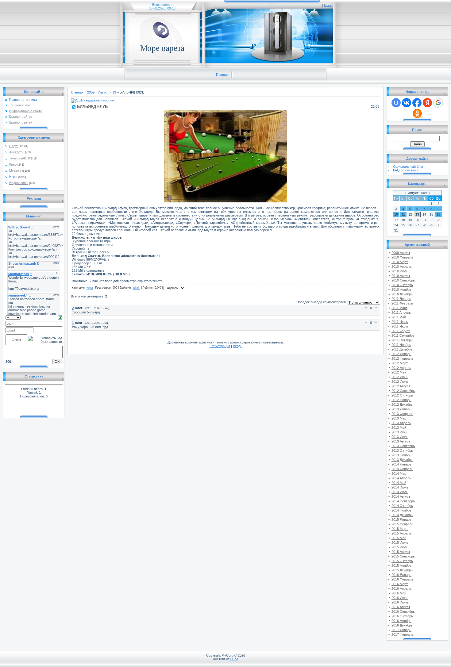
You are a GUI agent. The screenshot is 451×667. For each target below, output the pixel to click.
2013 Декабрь (402, 460)
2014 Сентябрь (403, 501)
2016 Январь (401, 575)
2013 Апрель (401, 423)
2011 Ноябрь (401, 345)
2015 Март (399, 529)
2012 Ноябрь (401, 400)
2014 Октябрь (402, 506)
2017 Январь (401, 630)
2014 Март (399, 473)
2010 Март (399, 262)
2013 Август (400, 441)
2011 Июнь (399, 322)
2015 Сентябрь (403, 556)
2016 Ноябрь (401, 621)
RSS (327, 5)
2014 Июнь (399, 487)
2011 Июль (399, 326)
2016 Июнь (399, 598)
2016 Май (398, 593)
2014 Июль (399, 492)
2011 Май (398, 317)
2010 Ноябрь (401, 289)
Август (103, 92)
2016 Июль (399, 602)
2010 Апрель (401, 266)
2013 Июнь (399, 432)
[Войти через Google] (438, 103)
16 (438, 214)
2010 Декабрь (402, 294)
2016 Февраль (402, 579)
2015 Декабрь (402, 570)
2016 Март (399, 584)
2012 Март (399, 363)
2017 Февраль (402, 634)
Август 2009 (417, 193)
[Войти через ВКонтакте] (406, 102)
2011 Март (399, 308)
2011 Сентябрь (402, 335)
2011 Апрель (401, 312)
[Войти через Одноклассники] (417, 113)
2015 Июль (399, 547)
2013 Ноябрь (401, 455)
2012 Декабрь (402, 404)
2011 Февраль (402, 303)
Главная (222, 74)
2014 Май (398, 483)
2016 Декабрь (402, 625)
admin (136, 287)
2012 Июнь (399, 377)
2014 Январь (401, 464)
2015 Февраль (402, 524)
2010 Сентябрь (403, 280)
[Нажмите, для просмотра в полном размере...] (225, 201)
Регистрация (220, 346)
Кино (13, 164)
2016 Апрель (401, 588)
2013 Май (398, 427)
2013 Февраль (402, 414)
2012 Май (398, 372)
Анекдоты (16, 152)
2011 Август (400, 331)
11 (403, 214)
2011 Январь (401, 299)
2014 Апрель (401, 478)
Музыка (15, 170)
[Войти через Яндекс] (427, 102)
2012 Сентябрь (403, 391)
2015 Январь (401, 519)
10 (396, 214)
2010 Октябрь (402, 285)
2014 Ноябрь (401, 510)
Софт (13, 146)
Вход (237, 346)
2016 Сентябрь (403, 611)
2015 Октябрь (402, 561)
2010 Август (400, 276)
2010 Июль (399, 271)
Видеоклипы (18, 183)
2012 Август (400, 386)
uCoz (234, 659)
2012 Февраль (402, 358)
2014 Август (400, 496)
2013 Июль (399, 437)
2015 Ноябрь (401, 565)
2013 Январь (401, 409)
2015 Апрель (401, 533)
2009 (90, 92)
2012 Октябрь (402, 395)
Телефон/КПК (19, 158)
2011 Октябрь (402, 340)
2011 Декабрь (401, 349)
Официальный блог (408, 166)
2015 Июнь (399, 542)
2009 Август (400, 253)
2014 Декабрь (402, 515)
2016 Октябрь (402, 616)
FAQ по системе (405, 170)
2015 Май (398, 538)
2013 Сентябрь (403, 446)
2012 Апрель (401, 368)
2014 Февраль (402, 469)
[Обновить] (60, 317)
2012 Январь (401, 354)
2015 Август (400, 552)
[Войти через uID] (396, 102)
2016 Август (400, 607)
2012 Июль (399, 381)
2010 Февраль (402, 257)
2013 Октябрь (402, 450)
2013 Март (399, 418)
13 (114, 92)
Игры (13, 176)
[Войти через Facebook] (417, 102)
